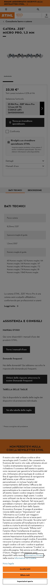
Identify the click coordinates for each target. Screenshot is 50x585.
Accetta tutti (25, 569)
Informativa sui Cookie (25, 558)
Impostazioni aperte (25, 581)
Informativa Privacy (34, 555)
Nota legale (8, 563)
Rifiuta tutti (25, 575)
